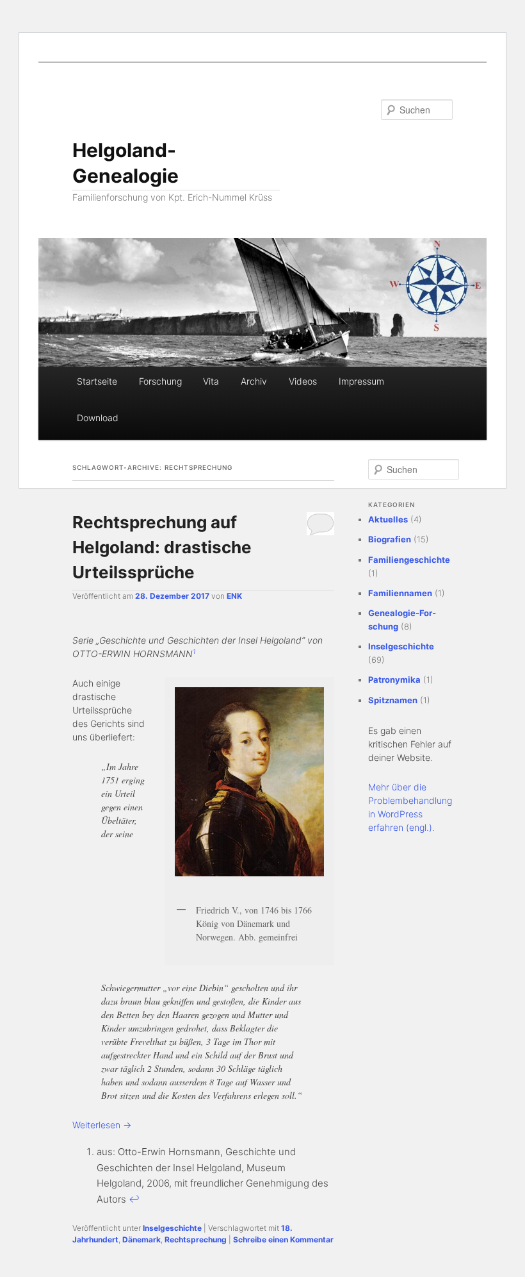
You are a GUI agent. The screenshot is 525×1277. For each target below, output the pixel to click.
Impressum (361, 381)
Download (97, 417)
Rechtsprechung (196, 1239)
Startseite (97, 381)
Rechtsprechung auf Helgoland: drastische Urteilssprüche (162, 547)
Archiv (254, 381)
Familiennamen (400, 593)
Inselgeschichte (172, 1228)
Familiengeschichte (409, 560)
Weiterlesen (101, 1124)
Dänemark (141, 1239)
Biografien (389, 539)
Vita (211, 381)
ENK (234, 596)
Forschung (160, 381)
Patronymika (394, 679)
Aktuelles (388, 519)
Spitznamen (392, 700)
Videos (303, 381)
